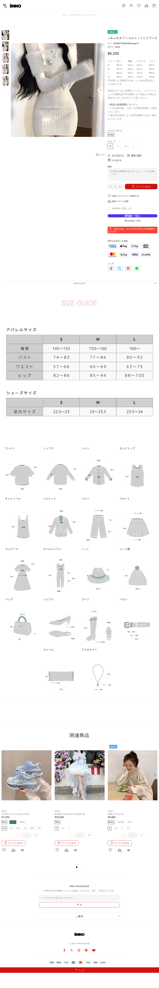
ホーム (65, 15)
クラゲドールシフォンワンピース (70, 814)
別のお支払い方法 (132, 221)
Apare (117, 47)
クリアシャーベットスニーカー (16, 814)
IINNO (15, 5)
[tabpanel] (26, 801)
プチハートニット (116, 814)
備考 (110, 166)
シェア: (111, 263)
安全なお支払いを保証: (118, 241)
